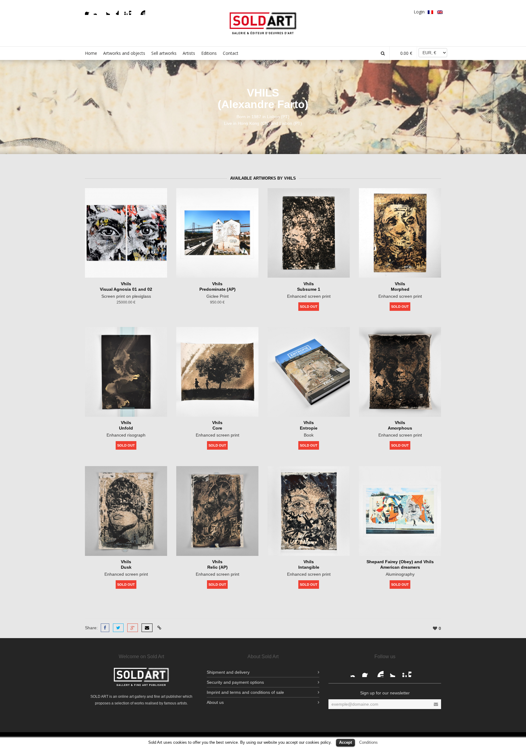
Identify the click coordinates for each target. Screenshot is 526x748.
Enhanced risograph (126, 435)
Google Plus (115, 11)
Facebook (88, 11)
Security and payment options (235, 682)
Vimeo (132, 11)
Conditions (368, 742)
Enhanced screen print (309, 296)
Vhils (126, 283)
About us (215, 702)
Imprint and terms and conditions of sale (245, 692)
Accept (345, 742)
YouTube (141, 11)
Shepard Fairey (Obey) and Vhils (400, 561)
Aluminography (400, 574)
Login (419, 12)
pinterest (124, 11)
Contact (230, 53)
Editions (209, 53)
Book (309, 435)
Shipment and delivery (228, 672)
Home (91, 53)
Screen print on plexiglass (126, 296)
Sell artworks (164, 53)
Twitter (106, 11)
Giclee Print (217, 296)
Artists (189, 53)
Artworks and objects (124, 53)
